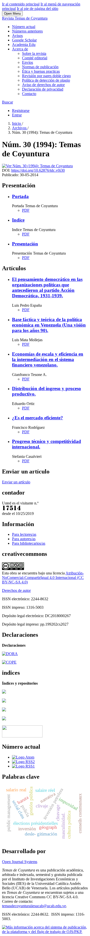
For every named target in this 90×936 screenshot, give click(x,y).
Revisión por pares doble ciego (46, 76)
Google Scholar (24, 40)
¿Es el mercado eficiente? (37, 417)
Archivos (20, 128)
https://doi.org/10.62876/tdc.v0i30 (38, 170)
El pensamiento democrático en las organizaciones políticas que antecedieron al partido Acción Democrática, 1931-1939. (47, 287)
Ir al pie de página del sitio (37, 8)
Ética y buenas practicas (41, 71)
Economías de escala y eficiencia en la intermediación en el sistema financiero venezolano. (47, 359)
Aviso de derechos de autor (43, 85)
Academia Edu (24, 44)
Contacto (29, 94)
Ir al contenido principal (21, 4)
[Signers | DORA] (10, 654)
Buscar (7, 102)
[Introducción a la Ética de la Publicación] (9, 662)
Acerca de (20, 49)
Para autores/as (24, 539)
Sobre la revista (34, 53)
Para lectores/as (24, 534)
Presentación (25, 243)
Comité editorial (34, 58)
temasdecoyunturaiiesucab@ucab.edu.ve (34, 906)
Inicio (17, 123)
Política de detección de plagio (46, 80)
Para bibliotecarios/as (28, 543)
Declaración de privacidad (42, 89)
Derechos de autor (16, 590)
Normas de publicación (40, 67)
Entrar (17, 115)
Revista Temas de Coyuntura (25, 18)
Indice (18, 220)
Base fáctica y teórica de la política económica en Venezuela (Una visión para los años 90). (49, 325)
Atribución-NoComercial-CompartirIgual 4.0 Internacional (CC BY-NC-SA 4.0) (43, 577)
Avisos (17, 35)
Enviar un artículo (16, 482)
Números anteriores (27, 31)
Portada (20, 196)
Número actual (23, 27)
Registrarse (21, 110)
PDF (26, 210)
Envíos (27, 62)
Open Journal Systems (19, 862)
